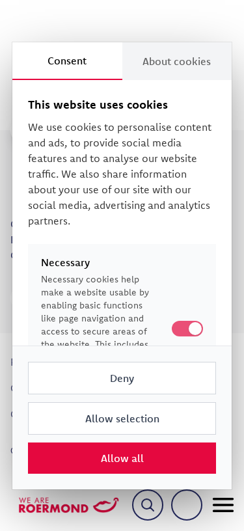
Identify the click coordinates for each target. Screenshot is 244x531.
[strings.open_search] (147, 505)
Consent (67, 60)
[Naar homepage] (68, 505)
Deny (122, 378)
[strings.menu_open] (223, 505)
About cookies (176, 61)
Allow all (122, 458)
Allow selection (122, 418)
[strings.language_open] (186, 505)
